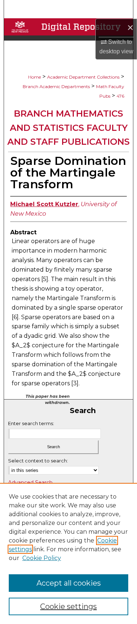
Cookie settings (68, 606)
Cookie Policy (41, 558)
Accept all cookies (69, 583)
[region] (68, 553)
